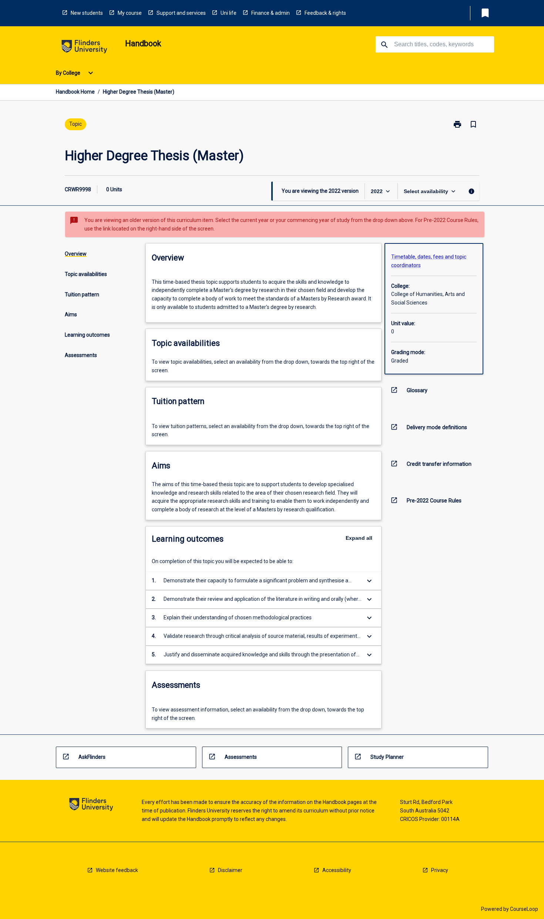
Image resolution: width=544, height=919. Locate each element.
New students (87, 13)
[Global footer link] (91, 805)
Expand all (359, 538)
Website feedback (117, 870)
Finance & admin (270, 13)
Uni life (228, 13)
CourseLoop (524, 909)
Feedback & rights (325, 13)
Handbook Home (75, 92)
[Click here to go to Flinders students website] (84, 48)
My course (130, 13)
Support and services (181, 13)
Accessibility (336, 870)
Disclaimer (230, 870)
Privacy (439, 870)
